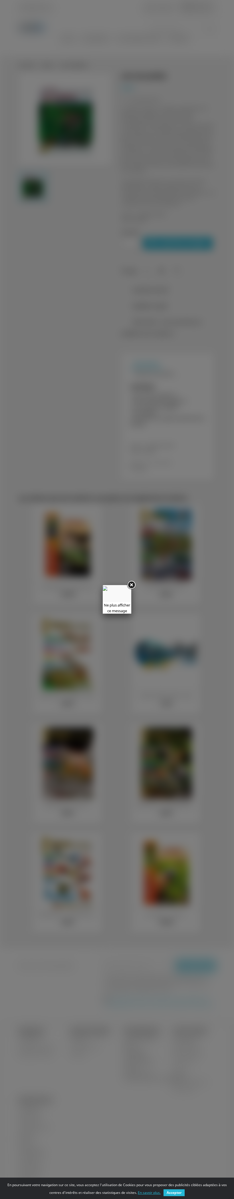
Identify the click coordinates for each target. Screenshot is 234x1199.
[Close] (131, 585)
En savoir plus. (149, 1192)
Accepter (174, 1192)
